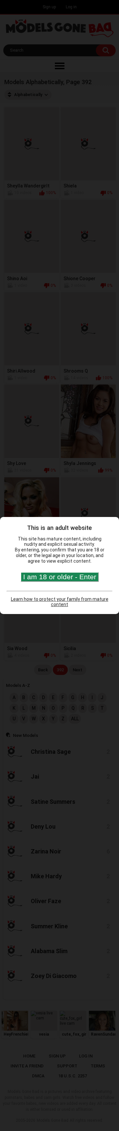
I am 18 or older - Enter (59, 577)
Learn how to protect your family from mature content (59, 601)
